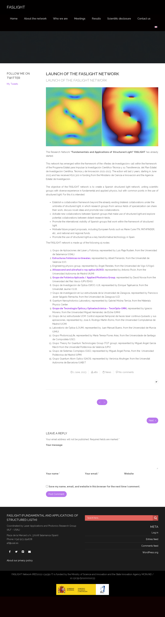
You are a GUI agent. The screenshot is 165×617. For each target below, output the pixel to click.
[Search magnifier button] (155, 518)
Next (151, 420)
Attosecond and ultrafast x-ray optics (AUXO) (78, 269)
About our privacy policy (20, 560)
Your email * (92, 473)
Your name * (53, 473)
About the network (35, 18)
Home (14, 18)
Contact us (143, 18)
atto (96, 372)
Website (129, 473)
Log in (155, 532)
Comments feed (149, 546)
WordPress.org (150, 552)
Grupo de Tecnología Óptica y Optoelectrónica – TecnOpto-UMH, (89, 308)
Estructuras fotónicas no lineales (71, 258)
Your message (54, 445)
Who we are (60, 18)
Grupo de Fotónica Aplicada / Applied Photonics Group (83, 277)
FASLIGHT (16, 7)
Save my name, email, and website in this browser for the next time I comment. (94, 486)
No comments (126, 372)
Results (96, 18)
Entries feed (152, 539)
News (108, 372)
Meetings (79, 18)
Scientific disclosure (119, 18)
